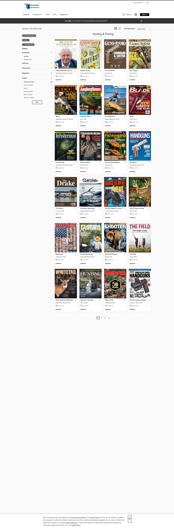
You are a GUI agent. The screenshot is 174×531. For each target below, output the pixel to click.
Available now (28, 59)
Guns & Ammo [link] (110, 71)
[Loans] (136, 15)
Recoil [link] (58, 116)
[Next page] (109, 318)
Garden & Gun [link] (85, 71)
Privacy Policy (94, 518)
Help (147, 3)
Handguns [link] (133, 162)
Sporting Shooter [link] (111, 254)
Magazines (64, 14)
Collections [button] (37, 14)
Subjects (26, 14)
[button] (138, 3)
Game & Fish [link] (109, 300)
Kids (47, 14)
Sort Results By (129, 29)
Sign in (144, 14)
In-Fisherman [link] (60, 162)
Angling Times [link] (85, 116)
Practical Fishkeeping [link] (112, 162)
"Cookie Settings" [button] (71, 523)
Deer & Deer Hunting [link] (137, 208)
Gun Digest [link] (133, 71)
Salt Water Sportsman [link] (87, 208)
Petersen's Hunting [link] (86, 300)
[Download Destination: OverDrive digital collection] (31, 7)
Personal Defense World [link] (138, 300)
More (37, 102)
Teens (54, 14)
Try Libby (68, 21)
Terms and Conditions (78, 518)
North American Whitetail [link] (64, 300)
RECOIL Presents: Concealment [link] (114, 208)
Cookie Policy (75, 525)
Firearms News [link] (85, 162)
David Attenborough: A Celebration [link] (65, 71)
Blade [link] (132, 116)
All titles (26, 56)
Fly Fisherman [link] (109, 116)
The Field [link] (133, 254)
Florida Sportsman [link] (86, 254)
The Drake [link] (59, 208)
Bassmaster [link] (59, 254)
